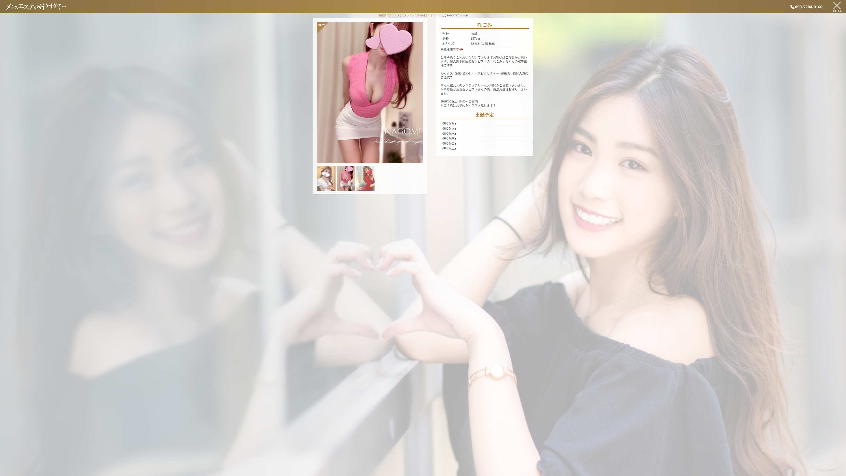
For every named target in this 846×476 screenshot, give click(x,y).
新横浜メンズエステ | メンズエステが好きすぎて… (408, 15)
